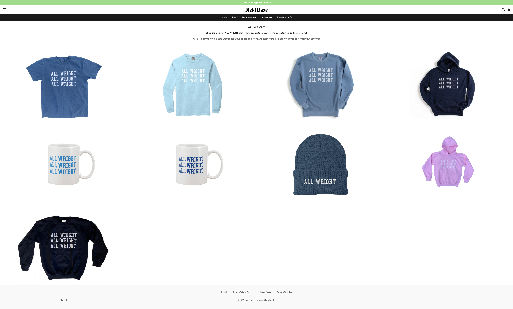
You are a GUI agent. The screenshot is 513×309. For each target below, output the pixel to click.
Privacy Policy (264, 292)
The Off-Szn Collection (244, 17)
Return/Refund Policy (242, 292)
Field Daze (250, 300)
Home (224, 17)
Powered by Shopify (266, 300)
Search (224, 292)
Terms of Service (284, 292)
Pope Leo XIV (284, 17)
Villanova (267, 17)
